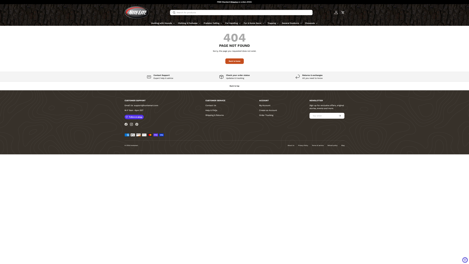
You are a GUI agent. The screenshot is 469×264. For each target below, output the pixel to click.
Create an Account (268, 110)
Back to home (234, 61)
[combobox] (241, 12)
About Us (291, 145)
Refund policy (332, 145)
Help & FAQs (211, 110)
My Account (264, 105)
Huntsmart (134, 145)
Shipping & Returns (214, 115)
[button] (343, 12)
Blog (342, 145)
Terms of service (318, 145)
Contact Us (210, 105)
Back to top (234, 86)
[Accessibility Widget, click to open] (465, 260)
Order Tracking (266, 115)
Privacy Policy (303, 145)
